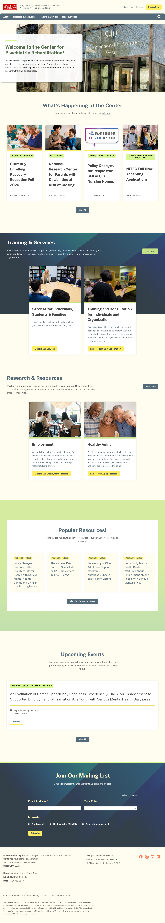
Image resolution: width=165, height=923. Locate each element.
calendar (106, 113)
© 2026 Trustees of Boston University (21, 895)
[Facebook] (141, 857)
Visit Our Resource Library (82, 601)
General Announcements (98, 824)
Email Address (38, 801)
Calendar (140, 7)
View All (82, 210)
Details (16, 721)
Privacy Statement (61, 895)
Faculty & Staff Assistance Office (101, 859)
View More (150, 386)
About (6, 17)
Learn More (150, 251)
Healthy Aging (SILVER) (65, 824)
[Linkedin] (159, 857)
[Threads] (148, 857)
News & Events (69, 17)
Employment (38, 824)
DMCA (46, 895)
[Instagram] (153, 857)
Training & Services (48, 17)
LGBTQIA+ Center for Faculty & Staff (103, 863)
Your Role (90, 801)
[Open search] (160, 16)
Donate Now (153, 7)
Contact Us (128, 7)
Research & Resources (24, 17)
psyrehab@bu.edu (18, 877)
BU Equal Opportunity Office (99, 855)
